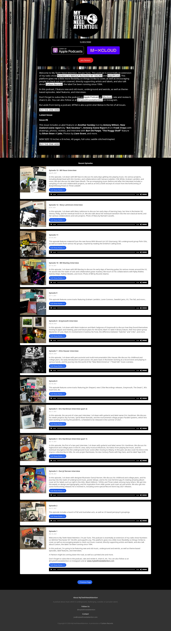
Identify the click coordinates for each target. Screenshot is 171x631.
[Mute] (141, 194)
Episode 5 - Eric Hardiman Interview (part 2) (68, 409)
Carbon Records (54, 84)
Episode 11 (53, 235)
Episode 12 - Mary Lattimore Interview (66, 205)
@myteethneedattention (90, 99)
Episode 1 (53, 531)
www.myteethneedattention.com (100, 561)
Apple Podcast (91, 97)
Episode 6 (53, 381)
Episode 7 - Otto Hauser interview (63, 351)
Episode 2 (53, 505)
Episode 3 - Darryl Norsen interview (64, 471)
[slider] (144, 194)
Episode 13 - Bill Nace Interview (62, 170)
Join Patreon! (85, 60)
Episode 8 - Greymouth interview (63, 321)
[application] (98, 194)
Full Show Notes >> (57, 190)
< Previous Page (85, 582)
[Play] (51, 194)
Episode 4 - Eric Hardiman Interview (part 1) (68, 439)
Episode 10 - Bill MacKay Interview (64, 263)
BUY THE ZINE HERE (49, 109)
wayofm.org (114, 75)
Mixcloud (107, 97)
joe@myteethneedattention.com (85, 617)
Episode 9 (53, 293)
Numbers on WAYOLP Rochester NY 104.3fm (79, 75)
